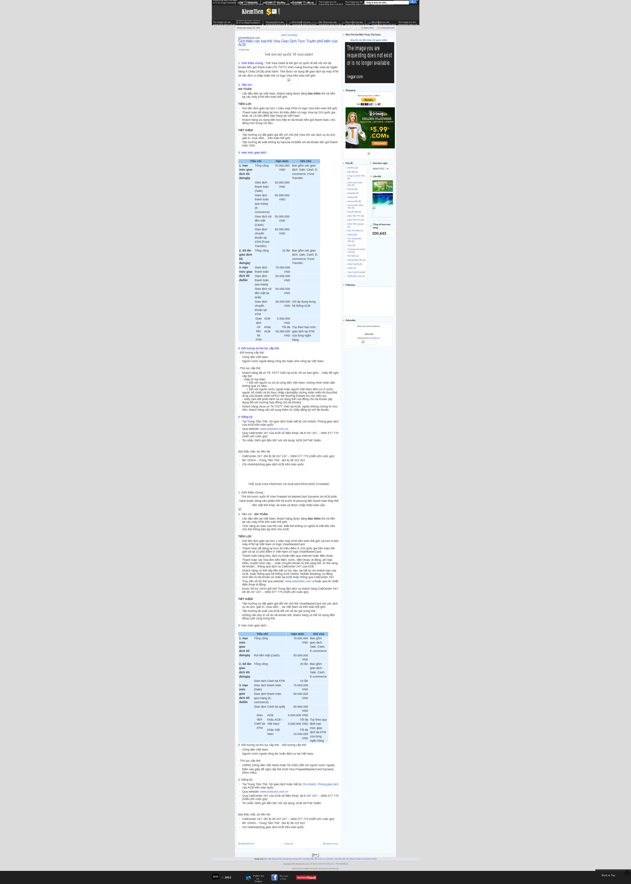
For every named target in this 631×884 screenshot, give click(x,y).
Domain (350, 189)
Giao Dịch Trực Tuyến (249, 22)
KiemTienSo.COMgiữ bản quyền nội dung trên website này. (315, 869)
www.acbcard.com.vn (274, 428)
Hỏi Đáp (359, 22)
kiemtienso (343, 864)
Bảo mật (267, 859)
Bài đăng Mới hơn (246, 844)
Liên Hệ (310, 3)
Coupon (270, 22)
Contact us (329, 864)
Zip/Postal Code (354, 276)
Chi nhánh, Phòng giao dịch (320, 784)
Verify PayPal (353, 264)
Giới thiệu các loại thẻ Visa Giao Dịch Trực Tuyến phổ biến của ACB (287, 43)
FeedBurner (375, 338)
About (352, 859)
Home (240, 3)
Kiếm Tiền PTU (354, 220)
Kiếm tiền (314, 859)
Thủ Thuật (332, 22)
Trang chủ (288, 844)
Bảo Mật (346, 22)
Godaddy (351, 193)
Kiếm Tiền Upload (355, 224)
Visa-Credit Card (354, 272)
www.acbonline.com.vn (300, 581)
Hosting (281, 3)
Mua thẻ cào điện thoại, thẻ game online (369, 40)
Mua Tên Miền (353, 230)
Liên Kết (372, 22)
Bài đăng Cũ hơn (330, 844)
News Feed (369, 28)
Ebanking (287, 859)
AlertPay (351, 168)
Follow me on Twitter (254, 877)
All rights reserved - (322, 864)
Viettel (350, 268)
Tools (281, 22)
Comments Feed (387, 28)
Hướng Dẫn (352, 201)
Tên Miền (351, 256)
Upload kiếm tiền (354, 260)
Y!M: (341, 864)
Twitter (358, 859)
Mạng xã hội (277, 859)
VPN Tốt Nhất (289, 35)
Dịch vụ (322, 859)
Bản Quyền (296, 3)
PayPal (350, 235)
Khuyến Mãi (352, 212)
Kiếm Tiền (267, 3)
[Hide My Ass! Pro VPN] (249, 37)
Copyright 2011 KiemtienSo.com (296, 864)
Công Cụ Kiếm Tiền (356, 176)
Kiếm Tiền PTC (354, 216)
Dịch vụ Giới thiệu (312, 22)
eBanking (253, 3)
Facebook (367, 859)
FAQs (374, 859)
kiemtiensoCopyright (225, 876)
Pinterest (307, 877)
